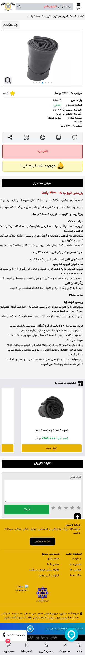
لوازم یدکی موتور (49, 575)
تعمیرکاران (53, 559)
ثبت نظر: (75, 477)
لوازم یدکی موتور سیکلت (44, 570)
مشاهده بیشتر (42, 541)
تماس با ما (75, 564)
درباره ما (76, 559)
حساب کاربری (45, 651)
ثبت (26, 509)
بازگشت (8, 25)
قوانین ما (75, 570)
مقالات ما (75, 575)
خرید (49, 448)
